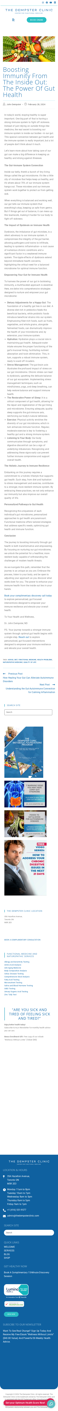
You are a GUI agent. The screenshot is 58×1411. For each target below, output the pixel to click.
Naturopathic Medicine (13, 662)
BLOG (7, 1254)
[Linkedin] (55, 3)
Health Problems (44, 660)
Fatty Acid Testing (11, 980)
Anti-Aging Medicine (12, 968)
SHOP (7, 1258)
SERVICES (9, 1250)
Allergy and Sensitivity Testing (16, 962)
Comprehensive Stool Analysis (17, 977)
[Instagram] (43, 3)
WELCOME (9, 1247)
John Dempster (14, 104)
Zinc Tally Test (10, 994)
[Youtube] (51, 3)
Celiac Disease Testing (14, 974)
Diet (16, 660)
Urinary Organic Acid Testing (16, 991)
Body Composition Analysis (15, 971)
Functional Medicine (27, 660)
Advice (10, 660)
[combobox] (29, 1233)
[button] (13, 20)
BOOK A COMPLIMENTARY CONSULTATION (22, 940)
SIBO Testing (9, 988)
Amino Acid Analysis (12, 965)
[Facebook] (47, 3)
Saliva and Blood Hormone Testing (18, 985)
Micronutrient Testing (13, 982)
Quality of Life (30, 662)
